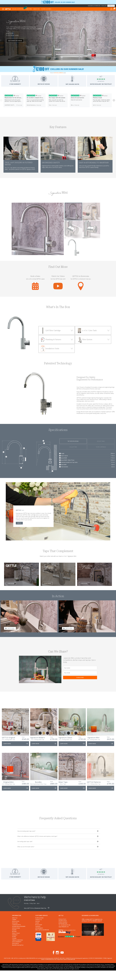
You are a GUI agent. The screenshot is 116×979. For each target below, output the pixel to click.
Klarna (14, 936)
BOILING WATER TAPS (18, 9)
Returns (14, 931)
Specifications (16, 928)
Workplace (111, 5)
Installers (104, 5)
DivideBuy (14, 935)
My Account (38, 924)
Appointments (39, 928)
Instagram (57, 952)
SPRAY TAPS (28, 9)
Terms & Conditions (17, 940)
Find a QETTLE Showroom (42, 930)
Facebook (54, 952)
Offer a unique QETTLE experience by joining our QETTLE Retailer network (92, 920)
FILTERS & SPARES (46, 9)
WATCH (19, 523)
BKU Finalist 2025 (51, 936)
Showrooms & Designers (18, 926)
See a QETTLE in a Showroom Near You (35, 908)
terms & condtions (58, 72)
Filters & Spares (39, 918)
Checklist (37, 926)
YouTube (62, 952)
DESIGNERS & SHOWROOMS (90, 915)
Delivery (14, 930)
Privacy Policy (16, 933)
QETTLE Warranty (16, 941)
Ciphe (40, 936)
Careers (14, 919)
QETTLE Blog (15, 943)
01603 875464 (29, 900)
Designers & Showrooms (94, 5)
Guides (37, 923)
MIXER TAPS (36, 9)
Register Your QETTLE (17, 945)
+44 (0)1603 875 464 (65, 925)
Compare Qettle (16, 924)
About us (14, 918)
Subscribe (80, 677)
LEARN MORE (10, 583)
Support (37, 921)
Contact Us (38, 919)
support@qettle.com (64, 926)
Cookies (14, 938)
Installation (15, 921)
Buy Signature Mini (14, 40)
